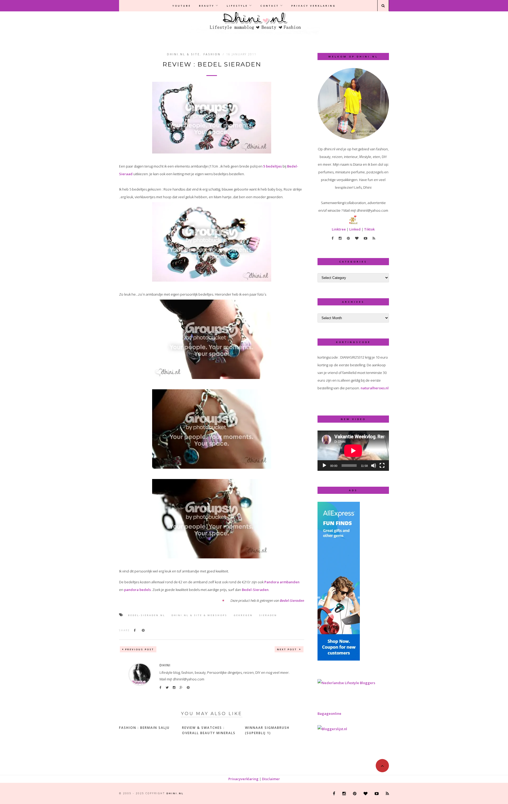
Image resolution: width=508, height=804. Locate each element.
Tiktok (369, 229)
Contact (269, 5)
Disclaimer (271, 778)
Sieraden (268, 615)
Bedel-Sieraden (255, 589)
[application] (353, 451)
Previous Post (139, 649)
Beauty (206, 5)
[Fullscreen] (382, 465)
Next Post (287, 649)
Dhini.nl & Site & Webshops (199, 615)
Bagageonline (329, 713)
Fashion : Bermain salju (144, 727)
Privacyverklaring (243, 778)
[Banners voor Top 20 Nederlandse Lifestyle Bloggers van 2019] (346, 682)
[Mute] (373, 465)
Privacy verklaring (313, 5)
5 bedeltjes (272, 166)
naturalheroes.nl (375, 388)
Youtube (182, 5)
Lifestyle (237, 5)
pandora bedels (137, 589)
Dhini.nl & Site (183, 54)
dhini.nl (175, 793)
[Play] (324, 465)
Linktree (339, 229)
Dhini (165, 665)
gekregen (243, 615)
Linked (355, 229)
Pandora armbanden (282, 582)
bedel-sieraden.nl (146, 615)
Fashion (212, 54)
